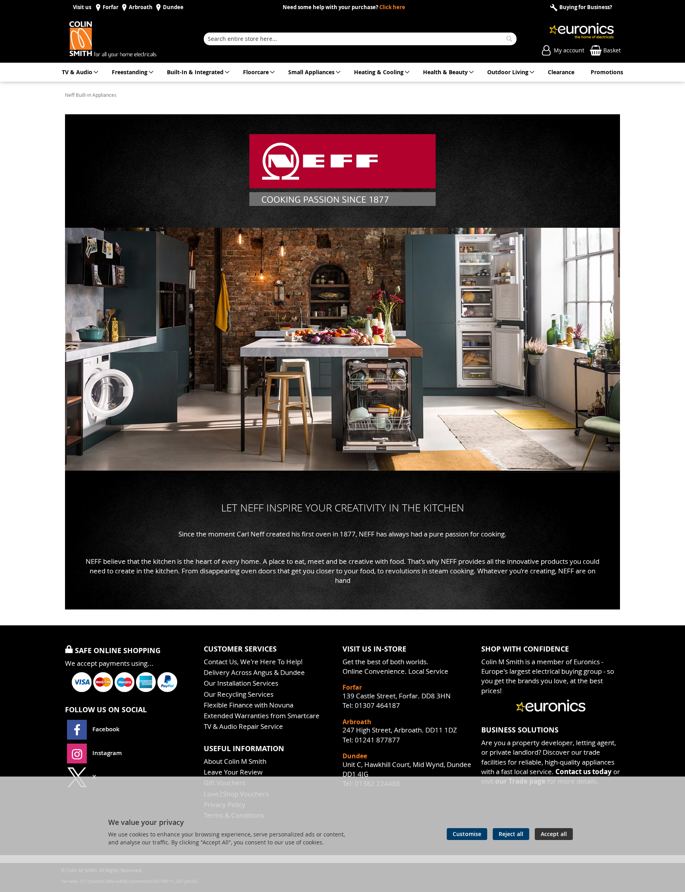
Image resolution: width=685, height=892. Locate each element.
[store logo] (121, 39)
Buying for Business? (585, 7)
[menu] (342, 72)
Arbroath (141, 7)
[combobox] (360, 39)
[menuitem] (78, 72)
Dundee (173, 7)
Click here (392, 7)
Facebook (106, 729)
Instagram (106, 753)
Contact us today (583, 771)
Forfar (111, 7)
